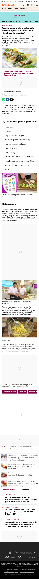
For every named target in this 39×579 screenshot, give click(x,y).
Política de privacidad (17, 569)
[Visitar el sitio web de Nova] (22, 553)
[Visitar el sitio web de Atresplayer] (26, 557)
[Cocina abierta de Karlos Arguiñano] (19, 19)
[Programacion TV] (28, 5)
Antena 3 (4, 446)
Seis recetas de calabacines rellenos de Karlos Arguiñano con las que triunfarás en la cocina (21, 499)
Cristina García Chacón (12, 91)
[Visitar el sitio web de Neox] (16, 553)
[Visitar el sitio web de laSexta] (10, 553)
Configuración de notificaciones (15, 574)
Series (4, 9)
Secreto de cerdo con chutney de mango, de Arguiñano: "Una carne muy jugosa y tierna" (19, 73)
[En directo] (24, 5)
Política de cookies (30, 569)
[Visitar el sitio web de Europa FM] (13, 557)
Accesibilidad (30, 574)
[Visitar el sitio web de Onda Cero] (7, 557)
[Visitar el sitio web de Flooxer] (32, 557)
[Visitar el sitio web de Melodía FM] (19, 557)
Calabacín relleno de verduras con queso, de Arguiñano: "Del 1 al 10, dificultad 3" (20, 512)
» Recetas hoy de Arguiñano (18, 448)
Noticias (23, 9)
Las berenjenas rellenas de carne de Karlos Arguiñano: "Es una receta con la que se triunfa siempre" (21, 524)
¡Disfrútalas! (10, 495)
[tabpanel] (19, 510)
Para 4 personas (12, 507)
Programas (13, 9)
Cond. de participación (11, 572)
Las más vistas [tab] (8, 490)
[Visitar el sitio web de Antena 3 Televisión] (3, 553)
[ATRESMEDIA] (19, 547)
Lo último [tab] (25, 490)
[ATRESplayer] (32, 5)
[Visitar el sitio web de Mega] (29, 553)
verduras (23, 391)
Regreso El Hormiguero (8, 1)
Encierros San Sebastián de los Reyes (26, 1)
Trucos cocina (21, 21)
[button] (37, 5)
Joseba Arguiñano (10, 391)
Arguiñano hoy (8, 21)
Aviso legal (6, 569)
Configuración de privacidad (27, 572)
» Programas (12, 446)
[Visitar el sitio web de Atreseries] (35, 553)
